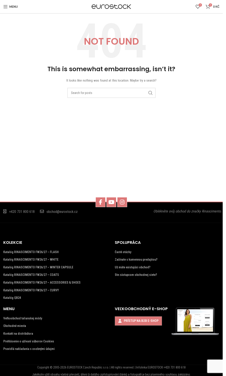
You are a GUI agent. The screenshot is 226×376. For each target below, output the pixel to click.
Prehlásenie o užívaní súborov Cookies (28, 341)
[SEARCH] (150, 93)
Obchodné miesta (14, 326)
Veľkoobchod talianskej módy (22, 318)
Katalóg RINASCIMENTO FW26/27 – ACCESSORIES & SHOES (42, 282)
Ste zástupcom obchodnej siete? (136, 275)
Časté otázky (123, 252)
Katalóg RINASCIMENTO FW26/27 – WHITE (30, 259)
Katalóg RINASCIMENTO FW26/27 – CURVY (31, 290)
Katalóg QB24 (12, 298)
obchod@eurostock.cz (62, 212)
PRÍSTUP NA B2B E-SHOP (141, 321)
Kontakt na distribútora (18, 333)
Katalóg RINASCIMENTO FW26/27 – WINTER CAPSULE (38, 267)
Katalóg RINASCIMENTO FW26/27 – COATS (31, 275)
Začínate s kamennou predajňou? (136, 259)
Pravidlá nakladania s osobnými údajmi (29, 349)
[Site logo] (111, 6)
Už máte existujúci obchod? (132, 267)
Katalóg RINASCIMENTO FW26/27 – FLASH (31, 252)
